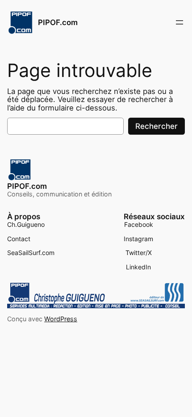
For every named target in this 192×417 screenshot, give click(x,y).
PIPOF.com (58, 22)
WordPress (60, 319)
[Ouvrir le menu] (179, 22)
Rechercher (156, 126)
